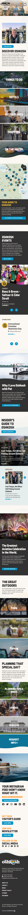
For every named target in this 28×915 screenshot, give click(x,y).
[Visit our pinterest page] (20, 804)
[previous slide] (11, 310)
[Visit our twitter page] (7, 804)
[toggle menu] (25, 3)
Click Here (7, 823)
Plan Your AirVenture (9, 569)
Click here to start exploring (14, 218)
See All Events (7, 259)
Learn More (5, 305)
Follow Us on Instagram (10, 800)
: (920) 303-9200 (7, 875)
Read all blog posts (8, 432)
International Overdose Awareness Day (15, 326)
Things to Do (14, 79)
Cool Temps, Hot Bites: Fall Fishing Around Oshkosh (13, 452)
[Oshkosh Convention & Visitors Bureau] (6, 3)
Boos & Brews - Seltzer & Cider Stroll (11, 295)
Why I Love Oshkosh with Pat (14, 387)
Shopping (14, 132)
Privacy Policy (7, 890)
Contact (4, 885)
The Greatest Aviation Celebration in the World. (14, 549)
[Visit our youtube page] (15, 804)
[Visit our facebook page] (3, 804)
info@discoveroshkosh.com (10, 878)
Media (4, 888)
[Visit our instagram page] (11, 804)
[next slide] (16, 310)
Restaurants (14, 114)
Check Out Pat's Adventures (11, 405)
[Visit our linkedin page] (24, 804)
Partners (5, 896)
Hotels (14, 97)
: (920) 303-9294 (7, 876)
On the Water (14, 149)
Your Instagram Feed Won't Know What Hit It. (13, 789)
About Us (5, 883)
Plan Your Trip (7, 46)
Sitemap (4, 893)
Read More (11, 334)
